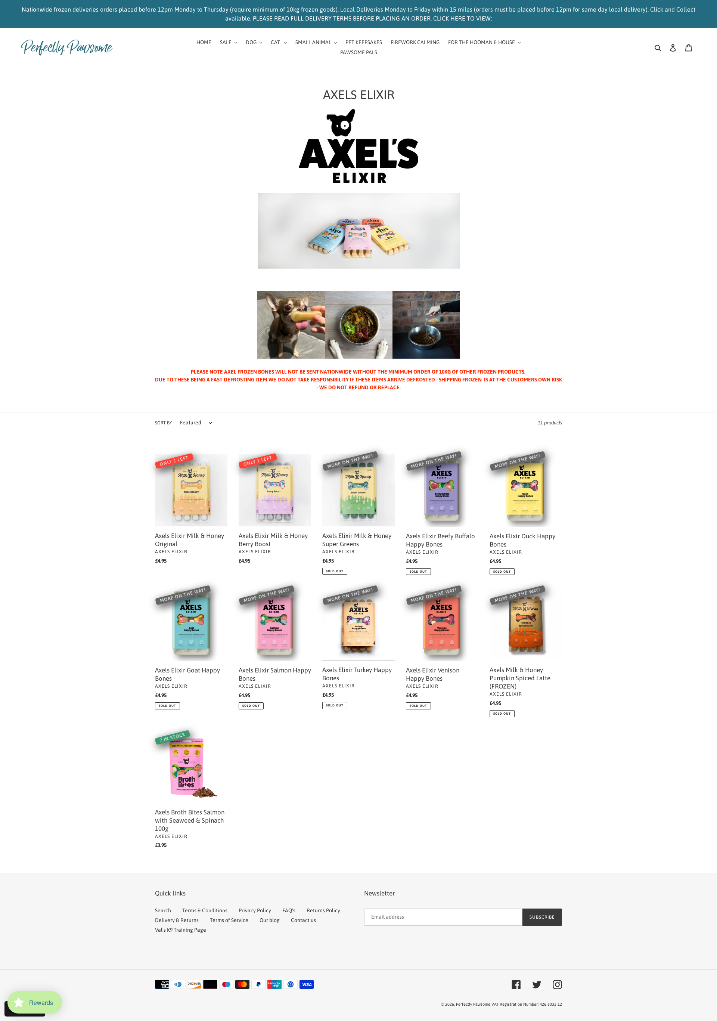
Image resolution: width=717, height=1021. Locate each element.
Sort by (163, 423)
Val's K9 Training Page (180, 930)
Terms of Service (229, 920)
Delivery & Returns (177, 920)
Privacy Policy (255, 910)
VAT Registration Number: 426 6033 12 (526, 1004)
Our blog (270, 920)
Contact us (303, 920)
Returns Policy (323, 910)
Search (163, 910)
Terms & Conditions (204, 910)
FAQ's (288, 910)
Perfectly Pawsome (473, 1004)
